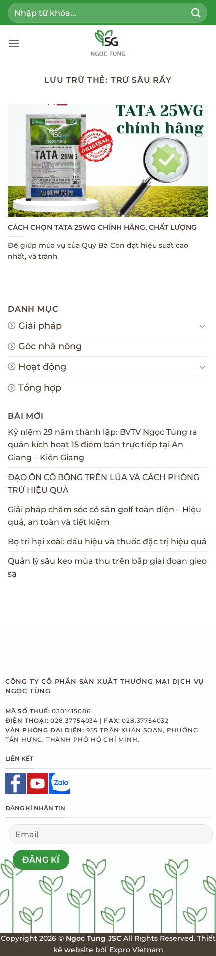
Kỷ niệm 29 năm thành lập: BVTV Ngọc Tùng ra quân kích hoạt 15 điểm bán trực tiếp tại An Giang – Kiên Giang (102, 444)
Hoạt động (42, 366)
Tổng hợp (39, 387)
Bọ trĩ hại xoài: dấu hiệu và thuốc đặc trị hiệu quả (107, 541)
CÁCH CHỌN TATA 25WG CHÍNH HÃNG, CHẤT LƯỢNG (102, 227)
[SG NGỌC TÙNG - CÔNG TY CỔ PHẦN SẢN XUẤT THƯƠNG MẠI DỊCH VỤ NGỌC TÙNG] (108, 42)
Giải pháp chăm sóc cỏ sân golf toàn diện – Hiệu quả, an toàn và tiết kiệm (104, 516)
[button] (14, 43)
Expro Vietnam (136, 949)
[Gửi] (196, 12)
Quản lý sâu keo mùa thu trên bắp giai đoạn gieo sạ (107, 567)
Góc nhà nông (50, 346)
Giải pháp (40, 325)
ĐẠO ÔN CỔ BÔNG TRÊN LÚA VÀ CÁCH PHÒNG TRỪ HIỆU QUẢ (103, 483)
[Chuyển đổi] (202, 326)
